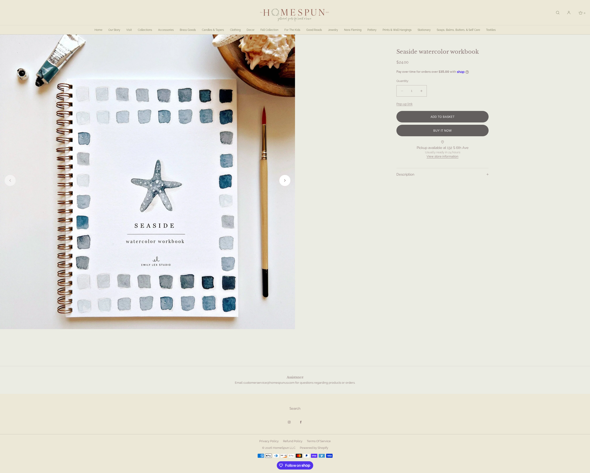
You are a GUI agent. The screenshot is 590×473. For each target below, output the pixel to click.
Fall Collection (269, 30)
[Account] (569, 12)
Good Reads (314, 30)
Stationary (424, 30)
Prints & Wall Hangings (397, 30)
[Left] (10, 180)
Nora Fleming (352, 30)
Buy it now (442, 130)
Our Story (114, 30)
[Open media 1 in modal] (147, 182)
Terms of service (319, 441)
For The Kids (292, 30)
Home (98, 30)
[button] (557, 12)
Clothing (235, 30)
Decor (250, 30)
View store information (442, 156)
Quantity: (402, 81)
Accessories (166, 30)
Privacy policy (269, 441)
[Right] (284, 180)
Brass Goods (188, 30)
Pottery (372, 30)
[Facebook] (301, 422)
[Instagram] (289, 422)
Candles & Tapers (213, 30)
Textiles (491, 30)
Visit (129, 30)
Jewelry (333, 30)
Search (295, 408)
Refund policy (292, 441)
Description (405, 174)
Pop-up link (404, 104)
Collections (145, 30)
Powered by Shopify (314, 448)
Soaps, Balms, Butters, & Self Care (458, 30)
